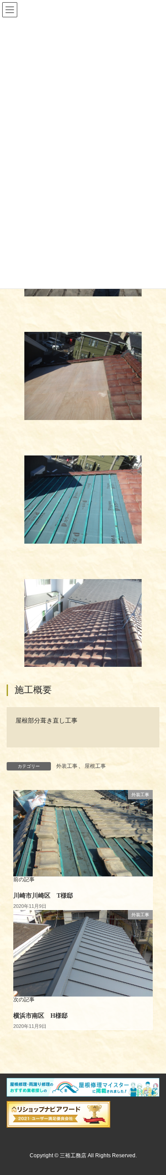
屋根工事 (95, 766)
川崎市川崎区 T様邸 (43, 895)
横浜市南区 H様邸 (40, 1015)
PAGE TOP (153, 1132)
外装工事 (66, 766)
